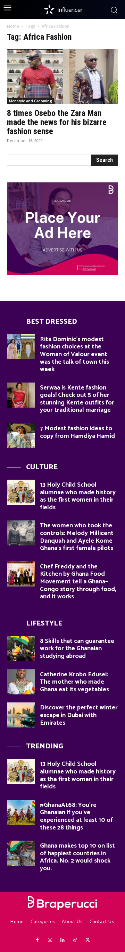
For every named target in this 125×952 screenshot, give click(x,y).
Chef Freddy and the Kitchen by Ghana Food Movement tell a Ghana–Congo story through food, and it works (78, 581)
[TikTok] (75, 940)
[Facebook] (37, 940)
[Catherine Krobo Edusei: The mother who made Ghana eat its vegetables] (21, 681)
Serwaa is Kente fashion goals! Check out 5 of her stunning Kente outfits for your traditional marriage (77, 399)
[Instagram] (49, 940)
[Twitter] (88, 940)
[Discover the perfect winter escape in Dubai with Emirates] (21, 714)
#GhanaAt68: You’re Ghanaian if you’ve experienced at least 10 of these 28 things (76, 816)
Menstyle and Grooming (30, 101)
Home (13, 26)
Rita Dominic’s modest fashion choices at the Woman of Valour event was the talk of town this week (74, 354)
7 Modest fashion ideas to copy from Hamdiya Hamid (77, 432)
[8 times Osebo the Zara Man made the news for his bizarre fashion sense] (62, 76)
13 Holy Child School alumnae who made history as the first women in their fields (78, 496)
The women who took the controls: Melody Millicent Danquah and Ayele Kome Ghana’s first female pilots (77, 536)
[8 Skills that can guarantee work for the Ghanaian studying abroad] (21, 648)
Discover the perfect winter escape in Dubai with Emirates (79, 715)
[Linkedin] (62, 940)
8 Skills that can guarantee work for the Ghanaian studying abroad (77, 648)
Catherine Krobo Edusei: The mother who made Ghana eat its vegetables (74, 682)
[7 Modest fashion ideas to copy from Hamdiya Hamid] (21, 435)
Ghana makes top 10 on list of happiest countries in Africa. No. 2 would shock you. (77, 857)
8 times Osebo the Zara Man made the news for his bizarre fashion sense (57, 122)
